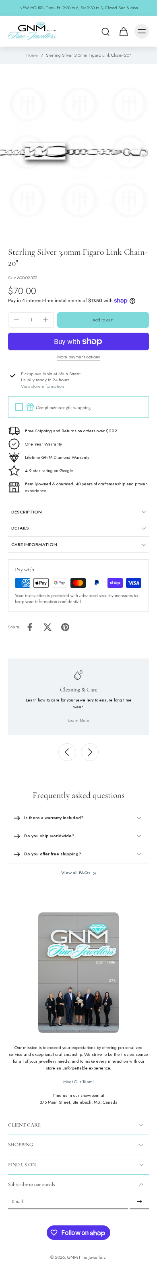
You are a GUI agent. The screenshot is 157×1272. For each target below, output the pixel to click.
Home (32, 55)
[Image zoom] (78, 152)
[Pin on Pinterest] (65, 627)
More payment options (78, 357)
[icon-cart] (123, 31)
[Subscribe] (139, 1201)
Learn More (78, 720)
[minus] (16, 319)
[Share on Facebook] (30, 627)
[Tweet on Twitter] (47, 627)
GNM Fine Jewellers (86, 1257)
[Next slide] (90, 752)
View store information (42, 386)
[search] (105, 31)
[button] (103, 320)
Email (17, 1202)
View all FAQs (76, 873)
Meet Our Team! (78, 1081)
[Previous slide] (67, 752)
